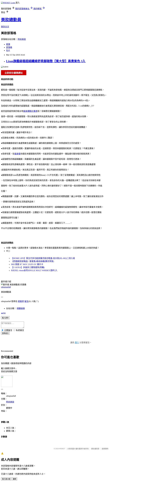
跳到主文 (5, 27)
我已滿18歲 (6, 479)
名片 (8, 50)
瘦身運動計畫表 (30, 111)
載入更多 (5, 318)
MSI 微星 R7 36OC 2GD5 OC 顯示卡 (27, 264)
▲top (3, 313)
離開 (14, 479)
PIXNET (62, 449)
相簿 (8, 44)
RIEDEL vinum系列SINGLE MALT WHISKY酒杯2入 (34, 270)
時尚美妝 (22, 39)
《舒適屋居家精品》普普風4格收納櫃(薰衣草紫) (32, 261)
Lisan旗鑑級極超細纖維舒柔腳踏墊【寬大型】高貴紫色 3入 (45, 61)
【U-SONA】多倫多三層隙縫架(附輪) (28, 267)
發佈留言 (5, 333)
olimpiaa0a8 (6, 287)
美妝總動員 (11, 19)
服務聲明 (105, 449)
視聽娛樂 (21, 308)
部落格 (9, 47)
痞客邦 (21, 301)
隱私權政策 (95, 449)
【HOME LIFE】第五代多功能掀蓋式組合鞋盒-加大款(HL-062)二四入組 (43, 258)
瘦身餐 (17, 154)
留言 (26, 301)
